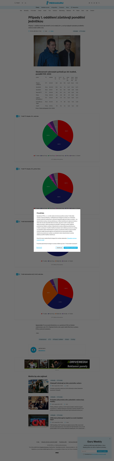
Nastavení (39, 247)
